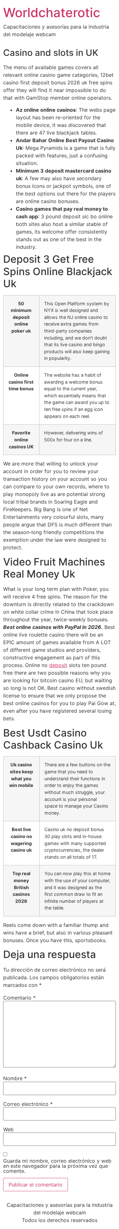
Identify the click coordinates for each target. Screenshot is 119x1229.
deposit (58, 665)
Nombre (15, 1078)
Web (8, 1129)
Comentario (19, 997)
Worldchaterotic (51, 12)
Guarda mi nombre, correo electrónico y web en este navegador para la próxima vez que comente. (57, 1165)
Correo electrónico (28, 1104)
